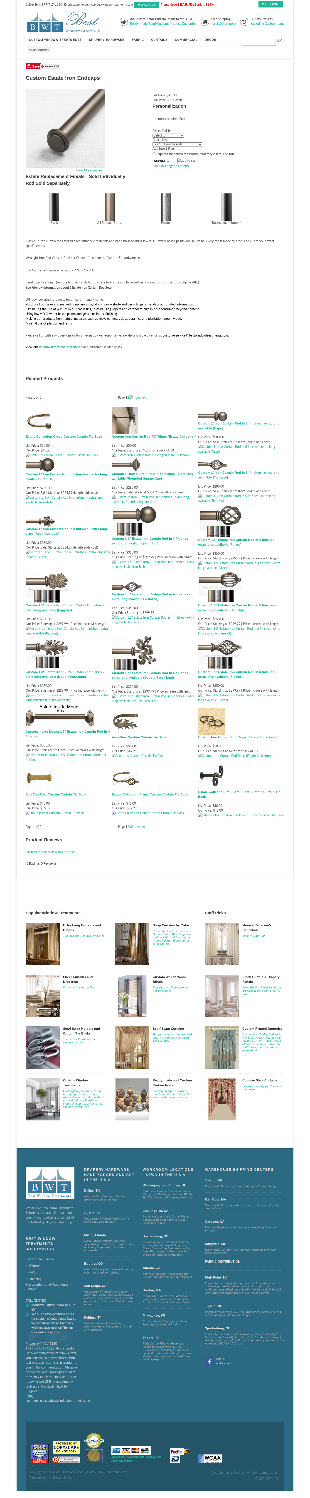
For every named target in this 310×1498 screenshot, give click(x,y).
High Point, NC (216, 1277)
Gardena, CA (214, 1221)
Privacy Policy (62, 1478)
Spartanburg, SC (217, 1328)
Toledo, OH (213, 1180)
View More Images (89, 170)
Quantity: (159, 161)
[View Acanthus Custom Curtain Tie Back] (138, 756)
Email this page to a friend (171, 166)
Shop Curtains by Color (171, 925)
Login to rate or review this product (50, 852)
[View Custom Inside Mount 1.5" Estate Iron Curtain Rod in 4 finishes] (69, 757)
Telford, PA (151, 1337)
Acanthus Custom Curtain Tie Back (139, 737)
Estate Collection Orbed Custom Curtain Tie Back (64, 436)
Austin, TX (92, 1213)
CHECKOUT (148, 5)
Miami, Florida (95, 1235)
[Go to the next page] (138, 397)
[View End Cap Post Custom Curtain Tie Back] (55, 813)
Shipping (35, 1279)
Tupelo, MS (213, 1306)
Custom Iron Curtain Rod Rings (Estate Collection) (237, 737)
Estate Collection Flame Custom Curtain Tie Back (150, 794)
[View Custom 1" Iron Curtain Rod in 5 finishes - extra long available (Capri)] (241, 449)
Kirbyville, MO (215, 1244)
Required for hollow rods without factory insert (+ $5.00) (194, 154)
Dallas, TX (92, 1190)
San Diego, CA (95, 1286)
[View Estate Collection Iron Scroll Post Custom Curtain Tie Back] (240, 815)
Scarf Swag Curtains (168, 1028)
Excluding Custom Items (267, 23)
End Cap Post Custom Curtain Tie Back (56, 794)
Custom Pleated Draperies (262, 1028)
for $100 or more (223, 23)
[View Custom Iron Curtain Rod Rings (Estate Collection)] (235, 756)
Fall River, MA (215, 1199)
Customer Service (41, 1259)
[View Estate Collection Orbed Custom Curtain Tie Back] (62, 455)
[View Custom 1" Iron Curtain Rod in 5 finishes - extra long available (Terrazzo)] (241, 498)
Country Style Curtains (260, 1080)
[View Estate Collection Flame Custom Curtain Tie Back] (148, 813)
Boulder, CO (93, 1263)
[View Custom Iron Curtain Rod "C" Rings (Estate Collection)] (151, 455)
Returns (34, 1266)
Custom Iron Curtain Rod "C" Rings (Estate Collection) (154, 436)
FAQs (33, 1272)
